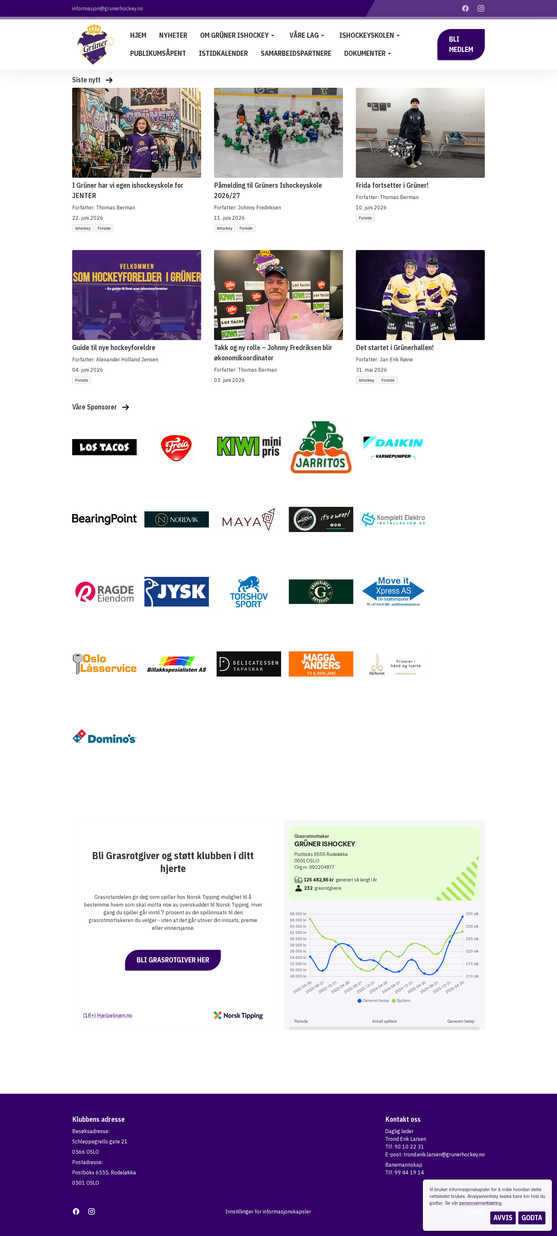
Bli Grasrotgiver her (173, 959)
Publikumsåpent (158, 53)
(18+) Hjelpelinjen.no (107, 1015)
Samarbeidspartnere (296, 53)
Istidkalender (223, 53)
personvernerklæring (480, 1203)
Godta (532, 1217)
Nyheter (173, 35)
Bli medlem (461, 44)
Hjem (138, 35)
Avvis (503, 1217)
